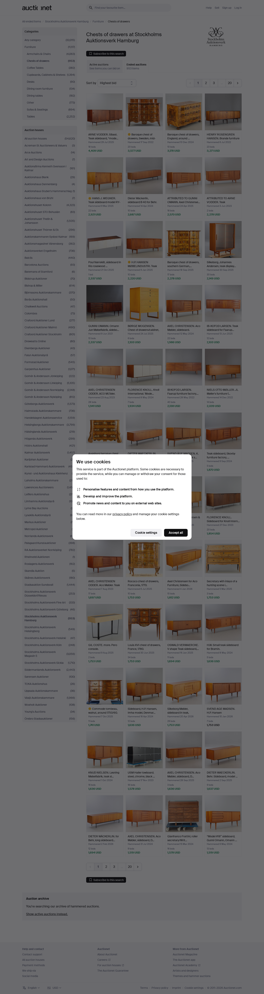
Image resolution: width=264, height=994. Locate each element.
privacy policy (122, 514)
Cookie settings (146, 533)
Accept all (176, 533)
